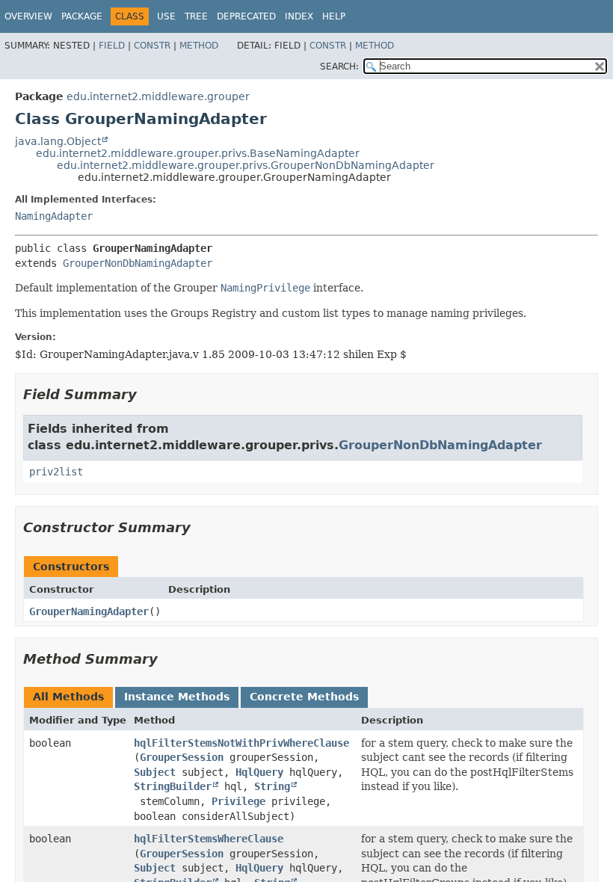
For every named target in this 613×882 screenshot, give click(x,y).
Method (198, 45)
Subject (155, 772)
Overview (28, 16)
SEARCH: (339, 66)
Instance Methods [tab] (177, 697)
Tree (196, 16)
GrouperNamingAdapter (89, 611)
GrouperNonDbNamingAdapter (137, 263)
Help (333, 16)
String (272, 786)
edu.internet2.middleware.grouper (158, 96)
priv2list (56, 472)
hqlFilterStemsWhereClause (208, 839)
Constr (152, 45)
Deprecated (246, 16)
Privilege (238, 801)
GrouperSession (182, 757)
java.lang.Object (58, 141)
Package (81, 16)
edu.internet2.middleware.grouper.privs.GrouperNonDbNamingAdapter (245, 165)
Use (166, 16)
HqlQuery (259, 772)
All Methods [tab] (68, 697)
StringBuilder (173, 786)
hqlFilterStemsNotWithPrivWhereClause (241, 743)
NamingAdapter (54, 216)
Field (112, 45)
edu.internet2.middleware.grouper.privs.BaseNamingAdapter (198, 153)
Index (299, 16)
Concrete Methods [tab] (304, 697)
